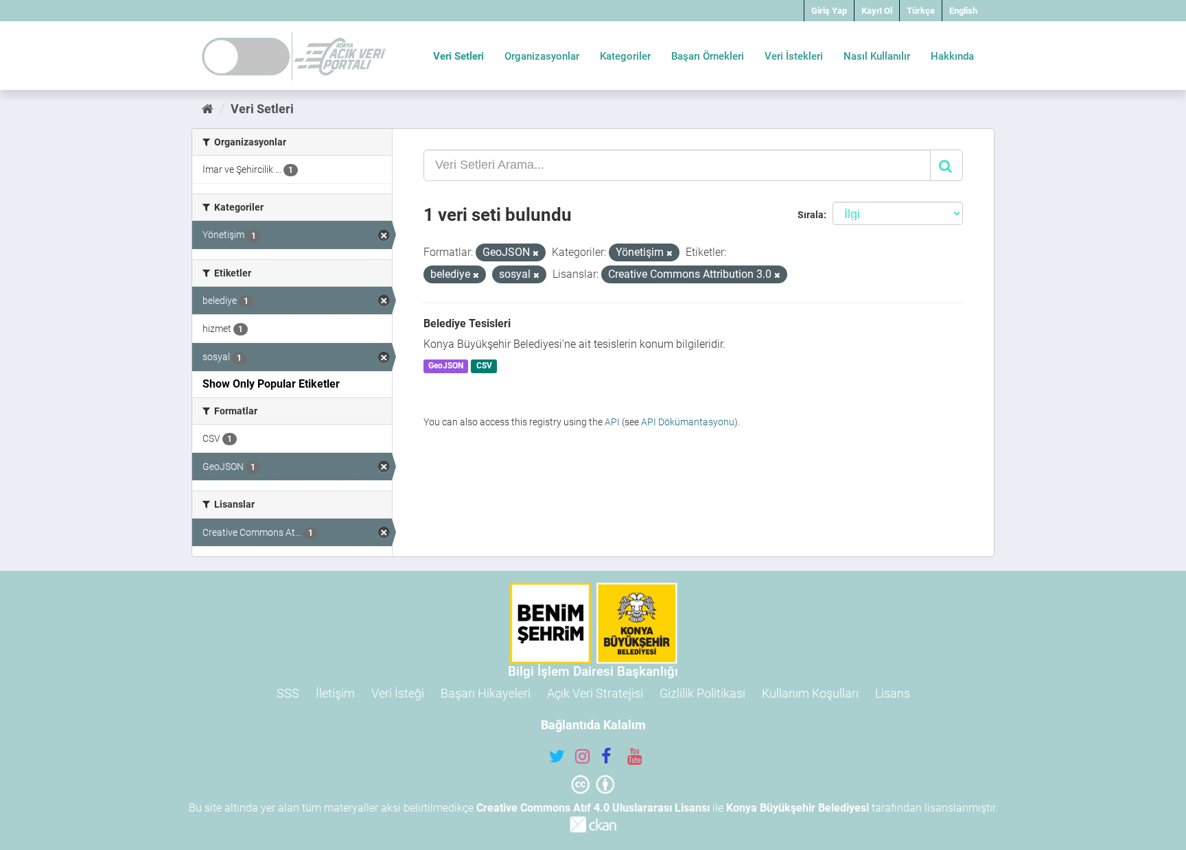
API (612, 421)
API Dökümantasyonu (687, 421)
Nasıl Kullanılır (877, 56)
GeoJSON (445, 366)
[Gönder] (946, 165)
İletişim (335, 693)
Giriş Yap (829, 10)
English (963, 10)
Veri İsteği (397, 693)
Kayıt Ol (876, 10)
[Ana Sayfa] (207, 109)
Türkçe (921, 10)
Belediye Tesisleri (467, 323)
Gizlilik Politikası (702, 693)
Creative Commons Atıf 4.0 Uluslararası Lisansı (593, 807)
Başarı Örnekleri (707, 56)
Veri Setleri (458, 56)
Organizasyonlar (541, 56)
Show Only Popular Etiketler (271, 383)
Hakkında (952, 56)
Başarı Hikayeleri (486, 693)
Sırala (811, 214)
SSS (288, 693)
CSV (484, 366)
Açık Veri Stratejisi (595, 693)
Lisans (892, 693)
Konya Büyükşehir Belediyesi (797, 807)
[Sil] (536, 253)
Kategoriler (625, 56)
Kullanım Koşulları (810, 693)
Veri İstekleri (794, 56)
